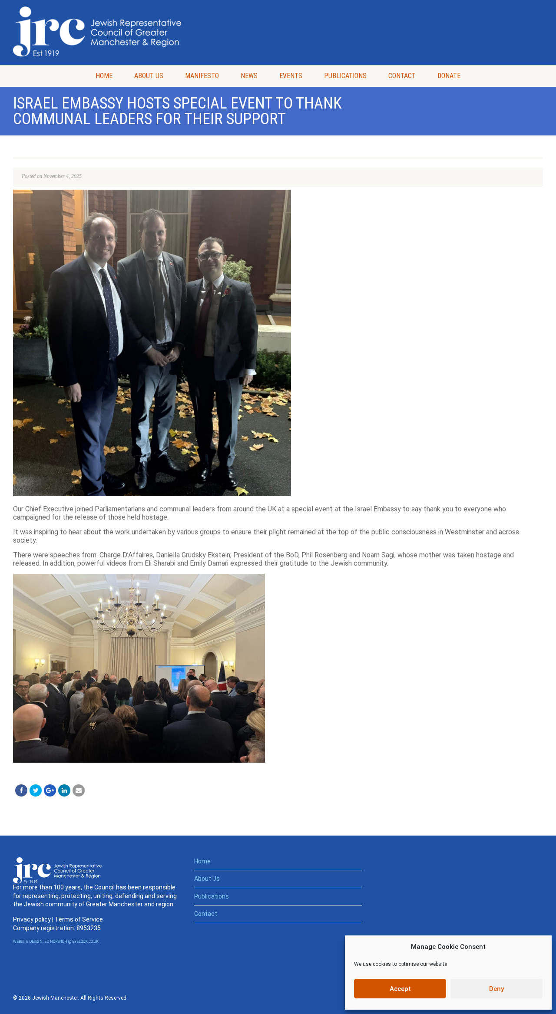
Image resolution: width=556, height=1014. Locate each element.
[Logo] (97, 31)
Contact (402, 76)
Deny (496, 989)
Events (290, 76)
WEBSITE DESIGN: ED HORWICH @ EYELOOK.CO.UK (56, 941)
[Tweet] (36, 790)
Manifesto (202, 76)
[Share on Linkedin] (64, 790)
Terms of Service (79, 919)
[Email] (79, 790)
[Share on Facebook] (21, 790)
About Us (148, 76)
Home (104, 76)
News (249, 76)
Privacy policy (32, 919)
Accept (400, 989)
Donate (448, 76)
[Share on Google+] (50, 790)
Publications (345, 76)
